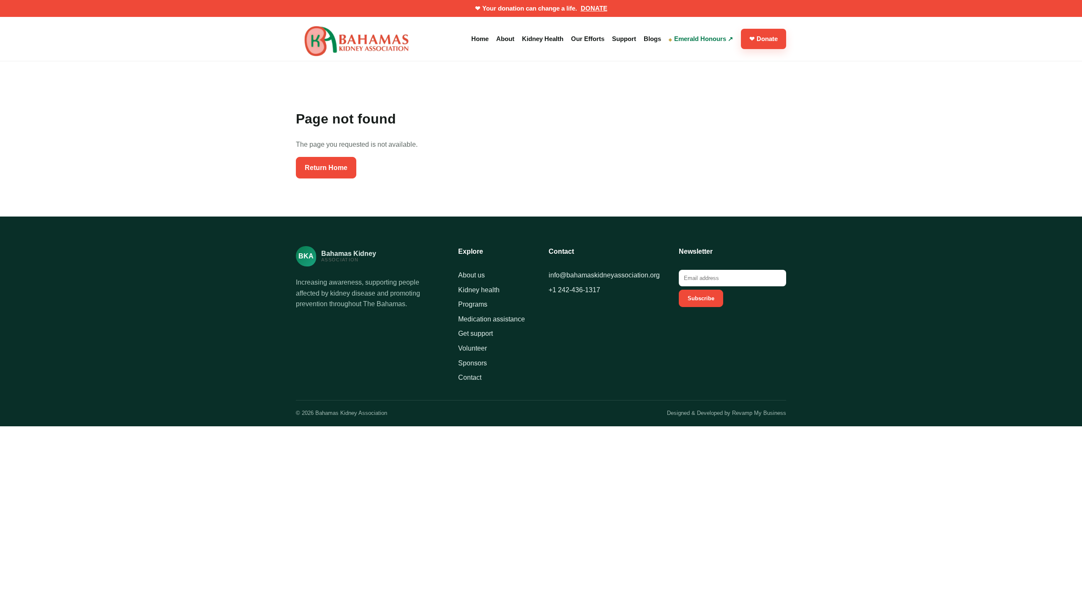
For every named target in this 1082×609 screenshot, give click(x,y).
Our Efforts (587, 38)
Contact (469, 377)
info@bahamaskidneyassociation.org (604, 275)
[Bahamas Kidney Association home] (359, 39)
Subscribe (701, 298)
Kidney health (479, 290)
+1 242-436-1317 (574, 290)
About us (471, 275)
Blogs (652, 38)
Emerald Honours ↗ (703, 38)
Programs (472, 304)
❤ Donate (763, 38)
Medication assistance (491, 319)
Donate (594, 8)
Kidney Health (542, 38)
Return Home (326, 167)
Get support (475, 333)
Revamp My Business (759, 413)
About (505, 38)
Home (480, 38)
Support (624, 38)
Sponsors (472, 363)
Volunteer (472, 348)
